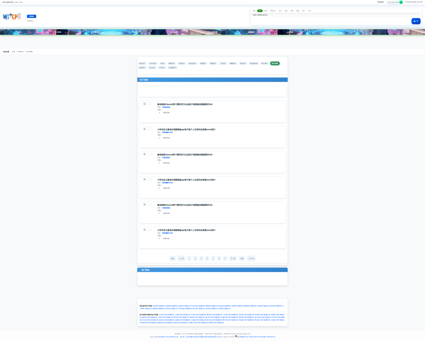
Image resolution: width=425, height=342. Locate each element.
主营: (159, 110)
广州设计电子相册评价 (230, 315)
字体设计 (182, 63)
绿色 (401, 2)
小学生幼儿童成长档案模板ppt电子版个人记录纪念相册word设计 (186, 129)
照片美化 (264, 63)
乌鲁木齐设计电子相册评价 (198, 322)
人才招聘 (289, 32)
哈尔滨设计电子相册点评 (263, 317)
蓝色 (393, 2)
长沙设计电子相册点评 (151, 320)
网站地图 (413, 2)
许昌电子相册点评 (263, 306)
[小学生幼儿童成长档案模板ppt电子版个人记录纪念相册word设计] (147, 129)
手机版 (407, 2)
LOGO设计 (153, 63)
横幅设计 (233, 63)
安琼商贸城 (166, 107)
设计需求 (135, 32)
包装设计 (243, 63)
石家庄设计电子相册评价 (229, 317)
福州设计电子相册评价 (149, 317)
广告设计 (223, 63)
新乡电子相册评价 (225, 306)
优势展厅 (96, 32)
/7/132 (251, 258)
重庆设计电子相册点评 (214, 315)
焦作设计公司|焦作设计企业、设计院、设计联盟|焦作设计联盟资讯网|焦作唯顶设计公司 (189, 337)
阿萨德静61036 (167, 132)
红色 (389, 2)
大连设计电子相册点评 (198, 320)
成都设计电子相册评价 (165, 322)
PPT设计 (162, 68)
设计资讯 (58, 32)
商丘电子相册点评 (171, 308)
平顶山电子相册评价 (185, 308)
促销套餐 (251, 32)
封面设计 (142, 68)
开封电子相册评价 (211, 308)
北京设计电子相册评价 (167, 315)
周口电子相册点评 (198, 308)
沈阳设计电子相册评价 (182, 320)
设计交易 (174, 32)
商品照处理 (254, 63)
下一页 (233, 258)
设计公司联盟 (212, 32)
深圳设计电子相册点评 (246, 315)
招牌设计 (213, 63)
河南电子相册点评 (224, 308)
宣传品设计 (192, 63)
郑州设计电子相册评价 (246, 317)
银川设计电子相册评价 (214, 320)
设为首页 (420, 2)
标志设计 (142, 63)
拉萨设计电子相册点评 (181, 322)
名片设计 (152, 68)
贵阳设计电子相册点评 (197, 317)
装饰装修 (405, 32)
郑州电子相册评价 (159, 306)
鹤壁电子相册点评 (212, 306)
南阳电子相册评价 (158, 308)
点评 (367, 32)
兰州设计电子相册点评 (165, 317)
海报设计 (203, 63)
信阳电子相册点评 (185, 306)
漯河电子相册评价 (276, 306)
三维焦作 (31, 16)
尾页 (241, 258)
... (162, 110)
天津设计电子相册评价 (198, 315)
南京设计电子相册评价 (167, 320)
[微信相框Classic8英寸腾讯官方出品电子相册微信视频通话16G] (147, 104)
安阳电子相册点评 (237, 306)
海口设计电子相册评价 (213, 317)
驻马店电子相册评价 (198, 306)
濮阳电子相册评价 (250, 306)
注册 (16, 2)
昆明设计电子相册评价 (216, 322)
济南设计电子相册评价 (246, 320)
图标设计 (172, 63)
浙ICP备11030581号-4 (267, 337)
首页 (19, 32)
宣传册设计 (172, 68)
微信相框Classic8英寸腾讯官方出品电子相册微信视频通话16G (184, 104)
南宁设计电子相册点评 (181, 317)
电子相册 (29, 52)
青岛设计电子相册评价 (262, 320)
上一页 (181, 258)
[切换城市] (30, 21)
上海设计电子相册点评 (182, 315)
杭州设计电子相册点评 (262, 315)
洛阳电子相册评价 (172, 306)
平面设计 (21, 52)
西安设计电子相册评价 (149, 322)
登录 (21, 2)
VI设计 (162, 63)
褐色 (397, 2)
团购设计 (328, 32)
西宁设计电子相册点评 (230, 320)
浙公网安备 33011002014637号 (248, 337)
